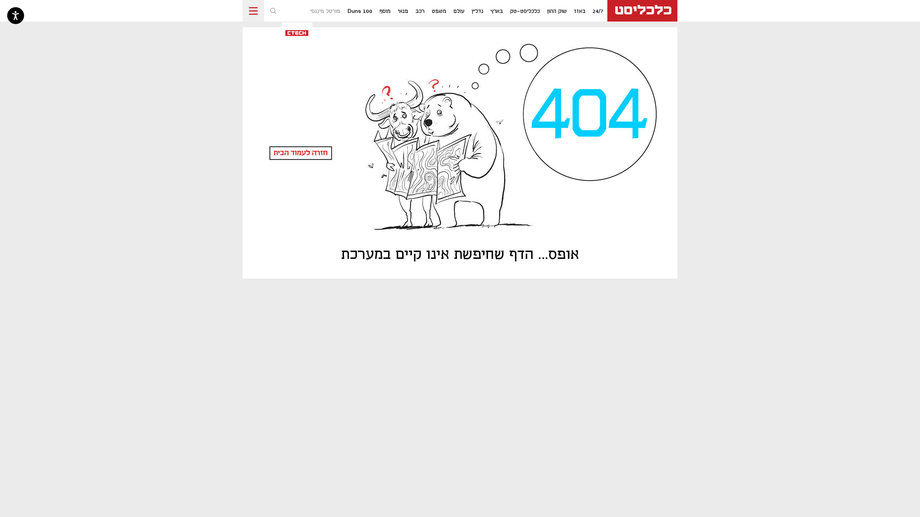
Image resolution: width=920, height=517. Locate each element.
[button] (273, 11)
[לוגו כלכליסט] (642, 11)
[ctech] (297, 32)
